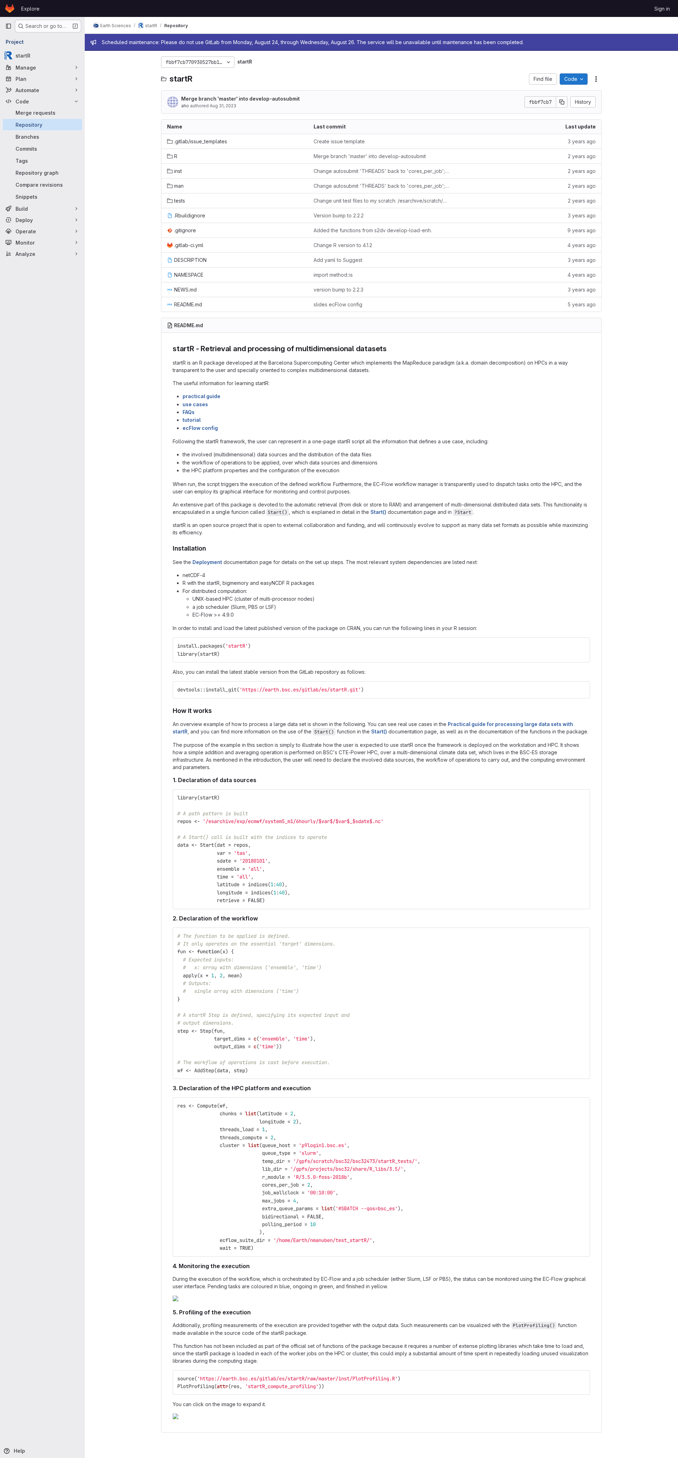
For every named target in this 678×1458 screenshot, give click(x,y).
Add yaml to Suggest (338, 260)
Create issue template (339, 141)
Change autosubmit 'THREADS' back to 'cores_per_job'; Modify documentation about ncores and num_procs (381, 171)
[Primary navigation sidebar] (8, 26)
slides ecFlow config (338, 304)
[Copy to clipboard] (581, 646)
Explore (30, 9)
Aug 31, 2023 (223, 105)
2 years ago (582, 156)
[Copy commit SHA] (561, 102)
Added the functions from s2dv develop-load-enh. (373, 230)
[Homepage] (10, 8)
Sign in (662, 9)
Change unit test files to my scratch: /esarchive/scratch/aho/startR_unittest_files (381, 201)
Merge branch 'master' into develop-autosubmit (240, 99)
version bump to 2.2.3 (338, 290)
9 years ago (581, 230)
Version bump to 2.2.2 (339, 215)
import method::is (333, 275)
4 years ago (581, 245)
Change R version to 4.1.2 (343, 245)
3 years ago (582, 141)
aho (185, 105)
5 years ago (581, 304)
